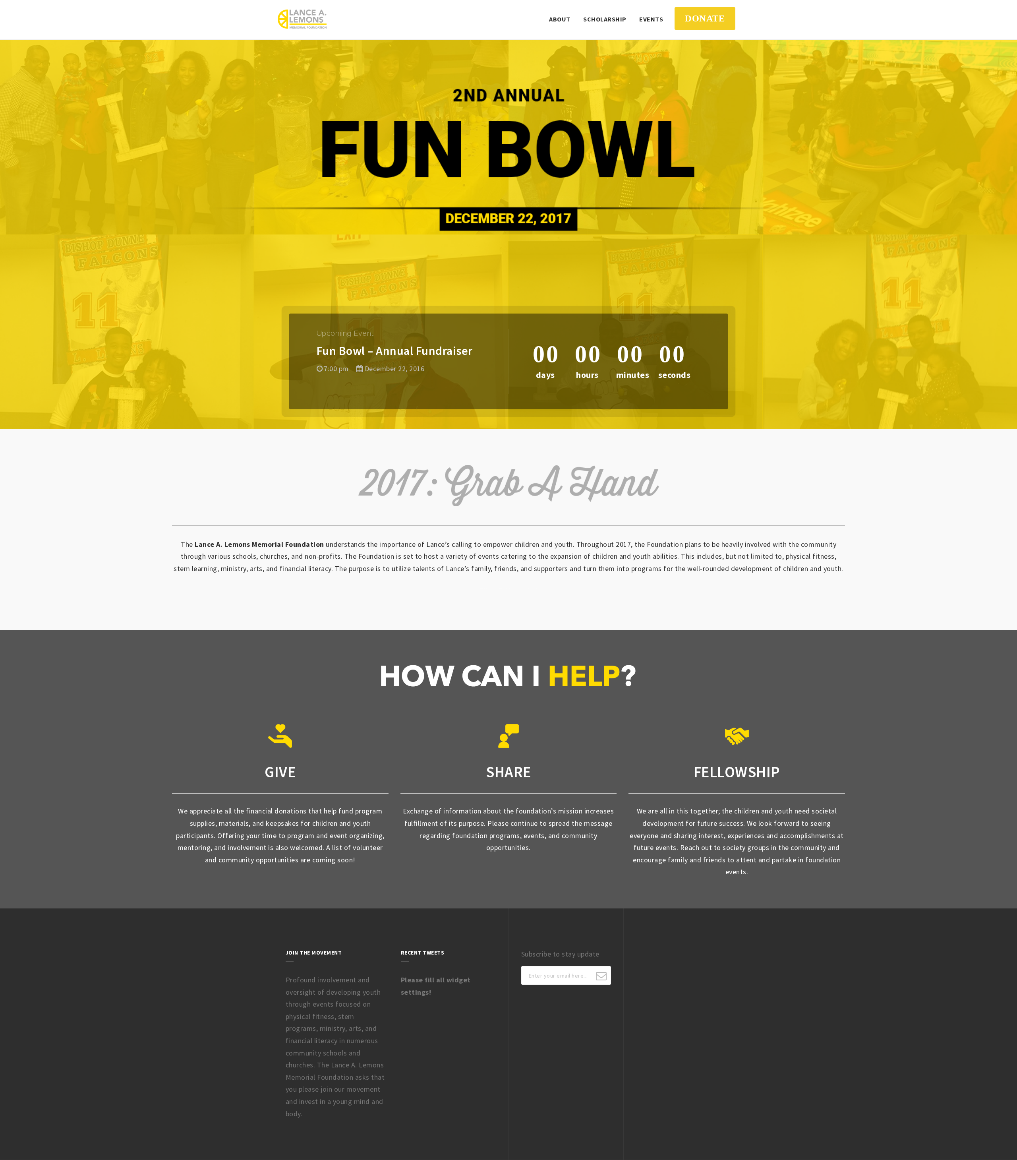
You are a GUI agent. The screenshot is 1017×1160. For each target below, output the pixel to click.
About (559, 19)
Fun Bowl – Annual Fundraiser (395, 350)
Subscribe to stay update (560, 954)
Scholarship (604, 19)
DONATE (705, 18)
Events (651, 19)
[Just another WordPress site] (302, 19)
